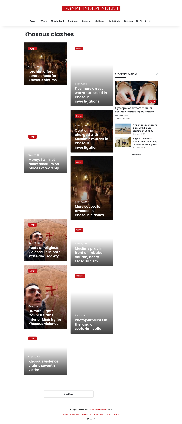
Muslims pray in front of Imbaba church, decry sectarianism (89, 255)
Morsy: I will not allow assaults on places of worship (43, 164)
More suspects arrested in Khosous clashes (89, 210)
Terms (116, 414)
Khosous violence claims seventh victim (43, 365)
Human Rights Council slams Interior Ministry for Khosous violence (44, 317)
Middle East (57, 21)
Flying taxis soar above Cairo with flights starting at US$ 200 (145, 128)
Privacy (108, 414)
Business (73, 21)
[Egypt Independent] (91, 8)
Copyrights (98, 414)
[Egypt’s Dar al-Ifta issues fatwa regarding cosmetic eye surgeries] (123, 142)
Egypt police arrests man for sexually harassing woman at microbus (134, 111)
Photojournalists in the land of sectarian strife (91, 324)
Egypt (33, 21)
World (44, 21)
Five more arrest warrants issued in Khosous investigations (91, 95)
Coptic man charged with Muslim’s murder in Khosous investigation (91, 139)
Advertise (74, 414)
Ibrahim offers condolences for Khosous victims (42, 75)
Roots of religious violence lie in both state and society (44, 252)
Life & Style (114, 21)
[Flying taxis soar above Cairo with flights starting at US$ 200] (123, 129)
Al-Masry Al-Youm (97, 409)
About (65, 414)
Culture (99, 21)
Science (86, 21)
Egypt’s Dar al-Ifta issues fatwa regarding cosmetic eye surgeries (145, 141)
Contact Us (86, 414)
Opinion (128, 21)
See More (136, 154)
